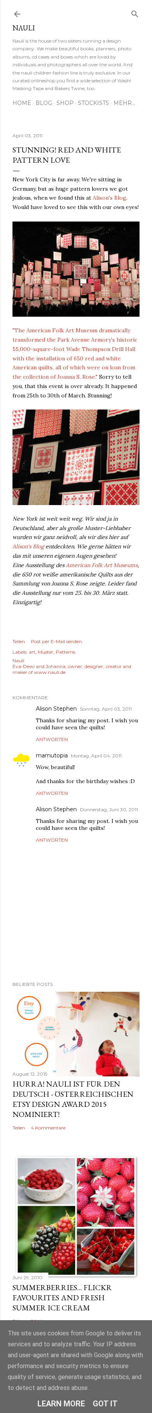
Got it (105, 1403)
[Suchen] (135, 12)
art (32, 652)
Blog (43, 102)
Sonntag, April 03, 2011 (106, 709)
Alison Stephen (56, 708)
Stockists (93, 102)
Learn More (61, 1403)
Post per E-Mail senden (56, 641)
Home (21, 102)
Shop (65, 102)
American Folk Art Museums (102, 565)
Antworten (52, 739)
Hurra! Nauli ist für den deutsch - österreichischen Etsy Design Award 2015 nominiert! (72, 1099)
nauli (23, 27)
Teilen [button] (18, 641)
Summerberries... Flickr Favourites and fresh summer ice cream (62, 1297)
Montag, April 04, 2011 (96, 756)
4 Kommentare (48, 1128)
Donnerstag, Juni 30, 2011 (109, 809)
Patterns (65, 652)
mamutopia (52, 755)
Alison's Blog (109, 197)
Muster (45, 652)
